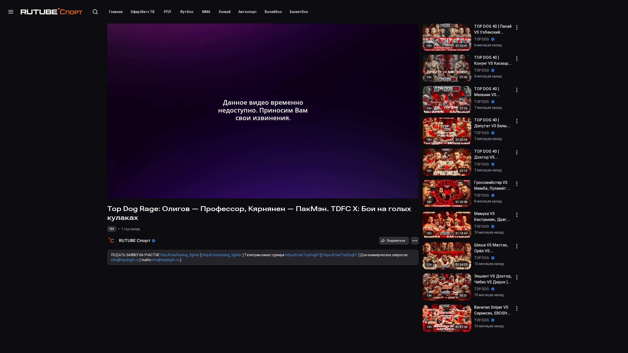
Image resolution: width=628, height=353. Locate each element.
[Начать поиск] (95, 12)
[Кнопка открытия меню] (11, 12)
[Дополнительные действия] (415, 241)
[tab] (116, 12)
